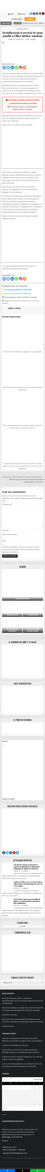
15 (34, 1096)
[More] (24, 67)
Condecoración (12, 615)
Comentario (7, 504)
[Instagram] (37, 13)
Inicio (12, 14)
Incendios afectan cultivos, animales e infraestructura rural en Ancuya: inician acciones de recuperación (22, 1000)
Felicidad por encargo (19, 1045)
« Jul (4, 1114)
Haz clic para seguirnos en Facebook (17, 290)
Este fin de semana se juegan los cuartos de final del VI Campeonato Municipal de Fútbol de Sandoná (27, 867)
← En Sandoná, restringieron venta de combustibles (20, 477)
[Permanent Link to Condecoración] (12, 609)
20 (22, 1100)
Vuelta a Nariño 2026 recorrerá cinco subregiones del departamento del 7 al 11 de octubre (28, 884)
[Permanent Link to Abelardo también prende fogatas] (33, 625)
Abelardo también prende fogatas (32, 630)
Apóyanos (30, 19)
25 (11, 1104)
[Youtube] (40, 13)
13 (22, 1096)
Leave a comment (31, 39)
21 (28, 1100)
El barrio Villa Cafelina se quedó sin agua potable (22, 352)
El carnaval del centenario (12, 630)
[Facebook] (34, 13)
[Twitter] (31, 13)
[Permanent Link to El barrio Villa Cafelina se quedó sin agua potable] (22, 334)
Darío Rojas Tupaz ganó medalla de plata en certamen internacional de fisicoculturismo (27, 901)
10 (5, 1096)
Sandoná (24, 301)
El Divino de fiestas (22, 599)
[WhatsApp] (37, 1170)
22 (34, 1100)
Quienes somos (17, 19)
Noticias (22, 14)
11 (10, 1096)
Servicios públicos (22, 29)
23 (40, 1100)
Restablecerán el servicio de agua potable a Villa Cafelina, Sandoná (22, 34)
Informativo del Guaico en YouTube (24, 103)
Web (4, 541)
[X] (22, 1170)
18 (11, 1100)
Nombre (6, 530)
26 (16, 1104)
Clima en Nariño (8, 799)
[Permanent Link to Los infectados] (33, 609)
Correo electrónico (10, 534)
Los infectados (32, 615)
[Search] (43, 13)
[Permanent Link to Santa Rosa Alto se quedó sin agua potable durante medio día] (22, 370)
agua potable (16, 301)
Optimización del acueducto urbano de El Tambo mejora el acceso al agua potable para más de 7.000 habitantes (22, 466)
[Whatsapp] (16, 67)
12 (16, 1096)
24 (5, 1104)
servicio (32, 301)
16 (40, 1096)
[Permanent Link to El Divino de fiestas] (22, 585)
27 (22, 1104)
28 (28, 1104)
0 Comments (25, 871)
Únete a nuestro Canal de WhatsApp (17, 293)
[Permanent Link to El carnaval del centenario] (12, 625)
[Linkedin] (12, 67)
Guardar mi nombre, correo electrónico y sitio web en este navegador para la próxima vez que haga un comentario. (21, 549)
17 (5, 1100)
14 (28, 1096)
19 (16, 1100)
